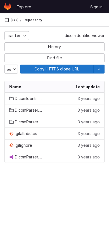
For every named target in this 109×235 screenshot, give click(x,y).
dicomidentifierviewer (85, 35)
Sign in (96, 6)
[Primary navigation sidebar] (6, 20)
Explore (24, 6)
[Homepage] (7, 6)
